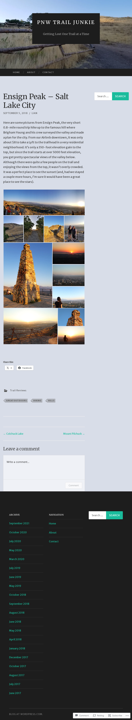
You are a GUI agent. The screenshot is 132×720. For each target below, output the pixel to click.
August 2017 (16, 675)
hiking (37, 400)
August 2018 (16, 612)
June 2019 (15, 577)
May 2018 (15, 630)
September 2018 (19, 603)
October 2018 (17, 594)
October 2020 (18, 532)
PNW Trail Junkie (66, 22)
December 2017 (18, 657)
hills (51, 400)
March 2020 (16, 559)
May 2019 (15, 585)
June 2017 (15, 693)
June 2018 (15, 621)
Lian (34, 113)
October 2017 (17, 666)
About (31, 72)
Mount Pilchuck (74, 433)
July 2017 (14, 684)
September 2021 (19, 523)
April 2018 (15, 639)
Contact (48, 72)
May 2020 (15, 550)
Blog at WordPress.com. (26, 714)
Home (16, 72)
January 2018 (17, 648)
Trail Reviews (18, 390)
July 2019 (14, 568)
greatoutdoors (16, 400)
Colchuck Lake (13, 433)
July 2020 (15, 541)
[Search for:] (111, 96)
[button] (44, 202)
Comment (74, 485)
